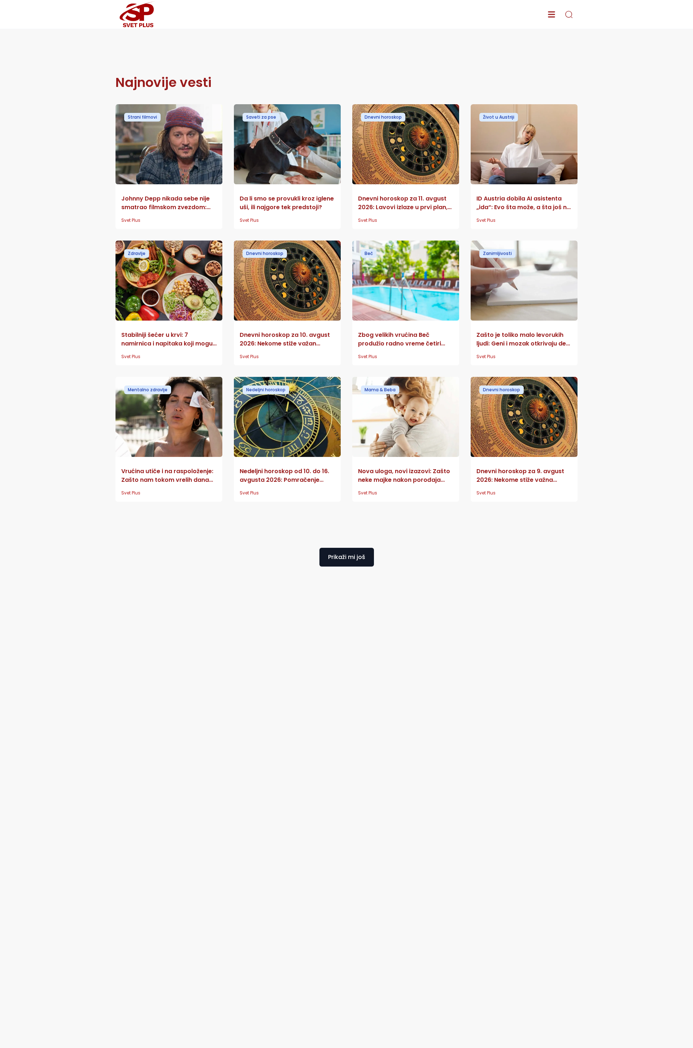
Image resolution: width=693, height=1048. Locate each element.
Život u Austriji (498, 117)
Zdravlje (136, 253)
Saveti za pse (261, 117)
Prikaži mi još (346, 557)
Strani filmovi (142, 117)
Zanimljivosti (497, 253)
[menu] (551, 14)
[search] (569, 14)
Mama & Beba (380, 390)
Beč (369, 253)
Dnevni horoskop (383, 117)
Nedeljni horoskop (266, 390)
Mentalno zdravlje (147, 390)
